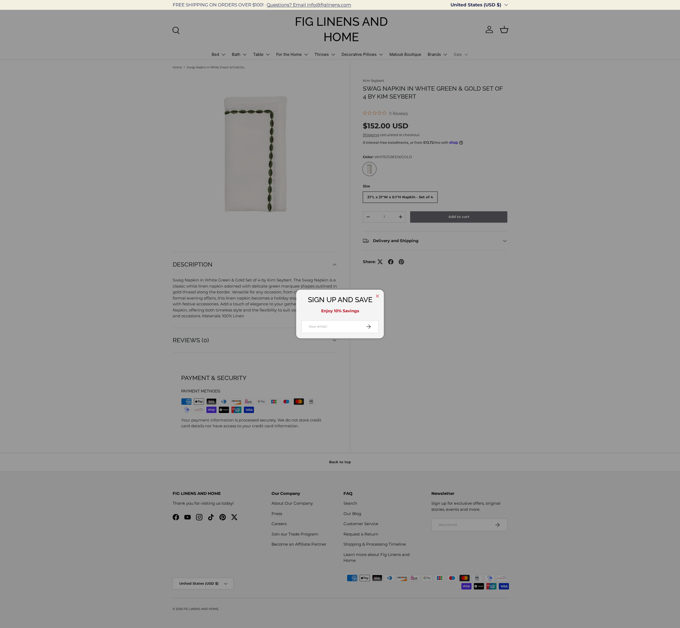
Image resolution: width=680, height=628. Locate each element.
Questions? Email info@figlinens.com (309, 4)
